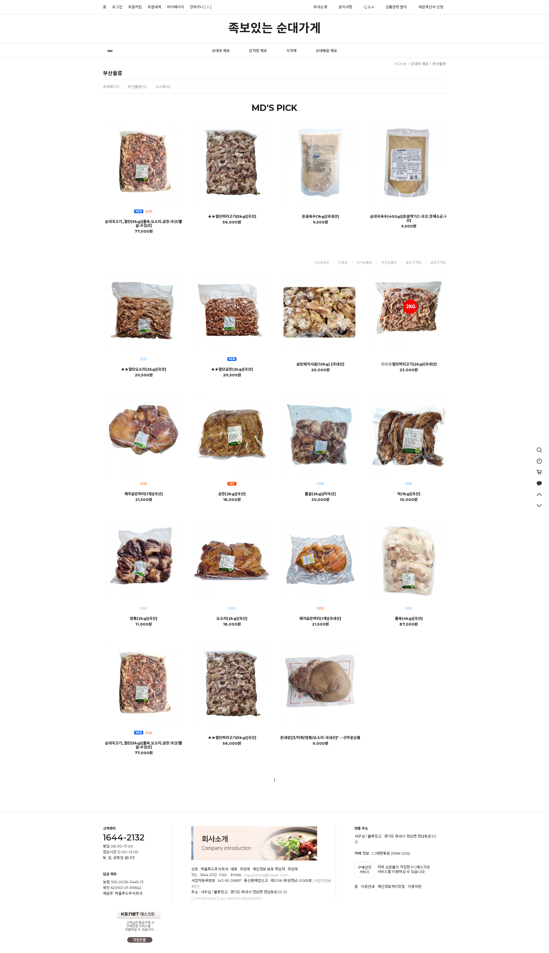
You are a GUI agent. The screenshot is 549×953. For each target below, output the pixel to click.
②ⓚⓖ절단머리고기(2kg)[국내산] (409, 364)
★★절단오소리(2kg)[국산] (143, 369)
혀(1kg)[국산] (408, 494)
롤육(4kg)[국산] (409, 618)
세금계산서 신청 (430, 7)
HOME (401, 63)
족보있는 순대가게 (274, 28)
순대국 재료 (221, 50)
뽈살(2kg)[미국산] (320, 494)
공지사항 (345, 7)
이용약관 (414, 886)
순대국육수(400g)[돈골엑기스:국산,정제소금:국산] (408, 218)
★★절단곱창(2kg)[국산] (232, 369)
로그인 (117, 7)
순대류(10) (111, 86)
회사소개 (320, 7)
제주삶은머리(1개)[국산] (143, 494)
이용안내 (368, 886)
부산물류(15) (137, 86)
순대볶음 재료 (326, 50)
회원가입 (135, 7)
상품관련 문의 (396, 7)
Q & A (369, 7)
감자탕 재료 (258, 50)
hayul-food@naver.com (266, 875)
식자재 (291, 50)
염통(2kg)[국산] (143, 618)
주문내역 (154, 7)
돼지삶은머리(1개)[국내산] (320, 618)
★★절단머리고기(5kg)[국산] (232, 216)
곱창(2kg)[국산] (232, 494)
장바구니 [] (200, 7)
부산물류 (439, 63)
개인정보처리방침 (391, 886)
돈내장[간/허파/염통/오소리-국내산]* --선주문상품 (320, 738)
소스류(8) (163, 86)
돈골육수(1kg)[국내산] (320, 216)
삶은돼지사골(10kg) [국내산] (320, 364)
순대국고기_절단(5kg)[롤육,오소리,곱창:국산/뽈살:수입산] (143, 223)
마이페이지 (175, 7)
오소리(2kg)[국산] (231, 618)
